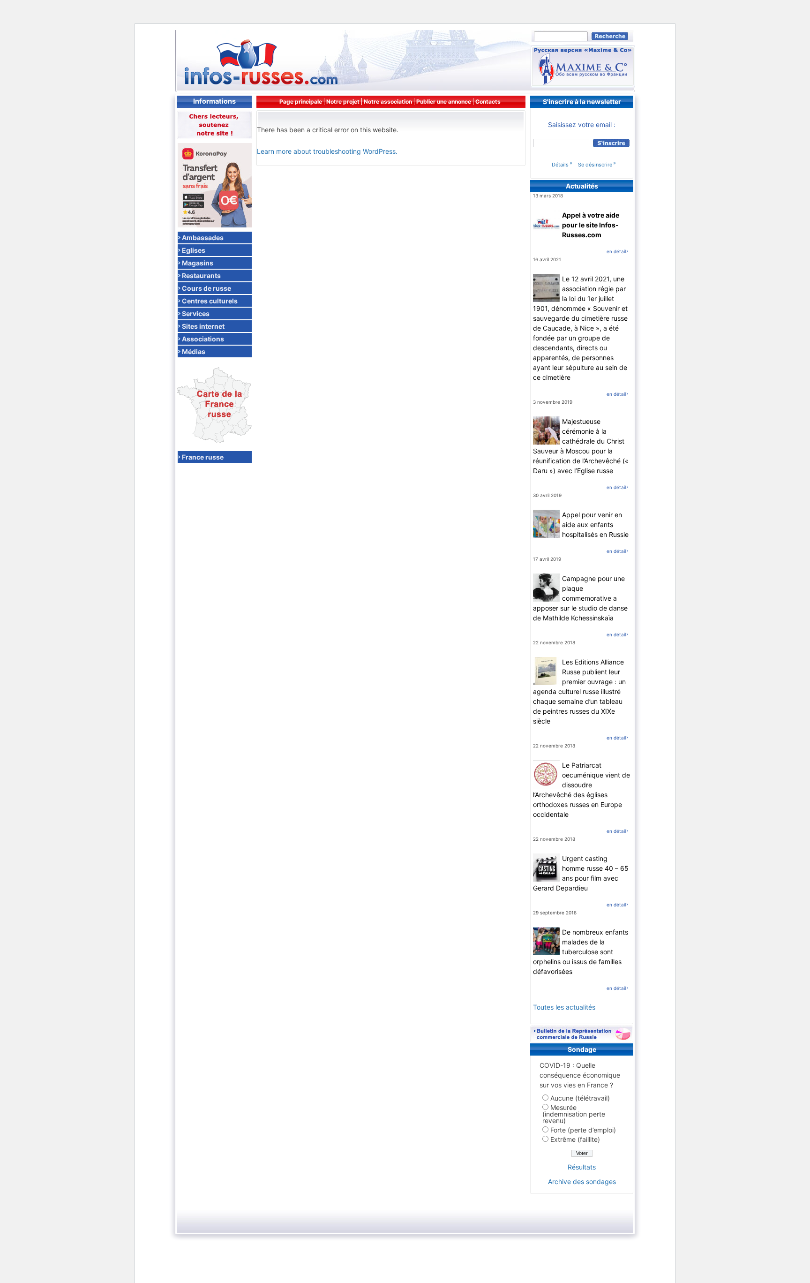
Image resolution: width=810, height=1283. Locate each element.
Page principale (300, 101)
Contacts (488, 101)
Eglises (193, 250)
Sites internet (203, 326)
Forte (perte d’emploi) (583, 1130)
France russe (203, 456)
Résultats (582, 1167)
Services (196, 313)
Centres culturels (210, 300)
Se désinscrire (595, 164)
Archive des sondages (582, 1181)
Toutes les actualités (564, 1007)
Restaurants (201, 275)
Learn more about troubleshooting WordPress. (327, 151)
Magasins (197, 262)
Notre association (388, 101)
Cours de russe (206, 288)
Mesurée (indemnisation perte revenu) (573, 1114)
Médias (193, 351)
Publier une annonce (443, 101)
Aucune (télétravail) (580, 1098)
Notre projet (343, 101)
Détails (560, 164)
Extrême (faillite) (575, 1139)
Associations (203, 338)
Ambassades (203, 237)
